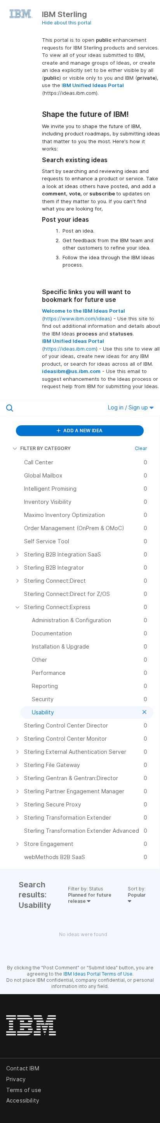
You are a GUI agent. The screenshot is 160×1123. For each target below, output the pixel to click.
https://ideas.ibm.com (70, 349)
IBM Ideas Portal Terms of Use (97, 974)
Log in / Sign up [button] (129, 407)
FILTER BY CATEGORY (45, 448)
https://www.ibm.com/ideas (77, 318)
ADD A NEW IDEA (82, 430)
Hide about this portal (66, 23)
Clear (141, 448)
